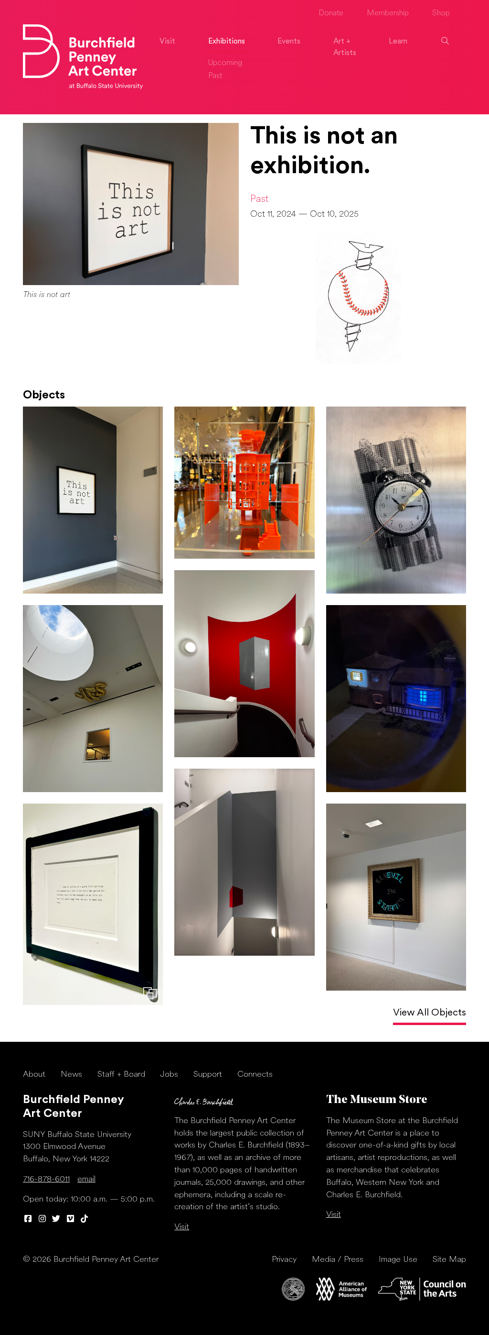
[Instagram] (42, 1219)
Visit (167, 41)
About (34, 1074)
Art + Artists (344, 47)
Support (207, 1074)
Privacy (284, 1260)
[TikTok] (84, 1219)
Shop (441, 13)
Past (215, 76)
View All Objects (429, 1013)
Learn (398, 41)
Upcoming (225, 63)
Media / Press (337, 1260)
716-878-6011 (46, 1179)
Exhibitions (226, 41)
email (86, 1179)
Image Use (398, 1260)
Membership (388, 13)
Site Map (449, 1260)
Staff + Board (121, 1074)
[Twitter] (56, 1219)
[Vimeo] (70, 1219)
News (71, 1074)
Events (288, 41)
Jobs (169, 1074)
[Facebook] (28, 1219)
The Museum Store (376, 1100)
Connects (255, 1074)
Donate (331, 13)
